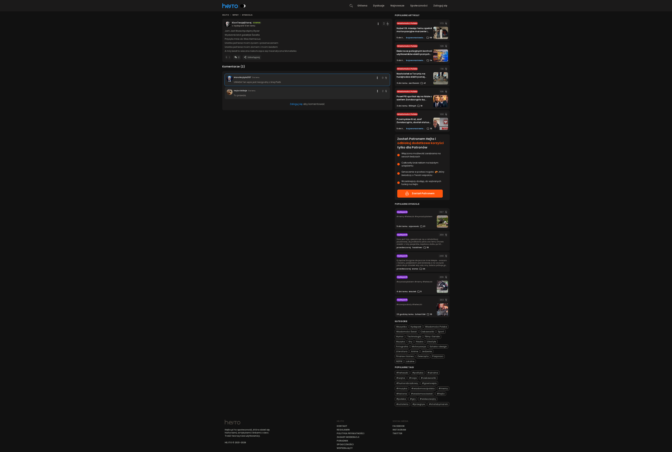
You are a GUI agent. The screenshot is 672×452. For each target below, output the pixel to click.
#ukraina (432, 372)
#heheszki (402, 372)
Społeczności (419, 5)
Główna (362, 5)
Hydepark (416, 326)
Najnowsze (397, 5)
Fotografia (402, 346)
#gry (413, 398)
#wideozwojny (428, 398)
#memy (443, 388)
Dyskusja (247, 15)
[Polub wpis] (387, 23)
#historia (401, 393)
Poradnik (342, 440)
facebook (399, 426)
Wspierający (345, 448)
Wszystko (401, 326)
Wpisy (235, 15)
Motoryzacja (419, 346)
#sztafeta (402, 404)
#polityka (417, 372)
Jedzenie (427, 351)
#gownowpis (429, 383)
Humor (400, 336)
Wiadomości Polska (436, 326)
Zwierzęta (423, 356)
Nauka (419, 341)
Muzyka (400, 341)
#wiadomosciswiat (422, 393)
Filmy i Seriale (432, 336)
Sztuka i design (438, 346)
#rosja (413, 377)
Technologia (414, 336)
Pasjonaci (437, 356)
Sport (441, 331)
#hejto (441, 393)
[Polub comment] (386, 78)
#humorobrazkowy (407, 383)
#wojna (400, 377)
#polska (401, 398)
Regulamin (343, 429)
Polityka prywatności (350, 433)
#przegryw (418, 404)
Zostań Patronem (423, 193)
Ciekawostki (427, 331)
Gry (410, 341)
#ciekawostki (428, 377)
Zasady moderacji (348, 437)
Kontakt (342, 426)
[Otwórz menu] (378, 23)
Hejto (225, 15)
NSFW (399, 361)
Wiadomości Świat (406, 331)
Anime (414, 351)
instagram (399, 429)
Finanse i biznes (405, 356)
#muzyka (401, 388)
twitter (397, 433)
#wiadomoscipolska (423, 388)
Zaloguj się (440, 5)
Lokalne (410, 361)
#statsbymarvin (438, 404)
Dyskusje (378, 5)
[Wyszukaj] (351, 6)
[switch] (243, 6)
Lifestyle (431, 341)
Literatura (401, 351)
